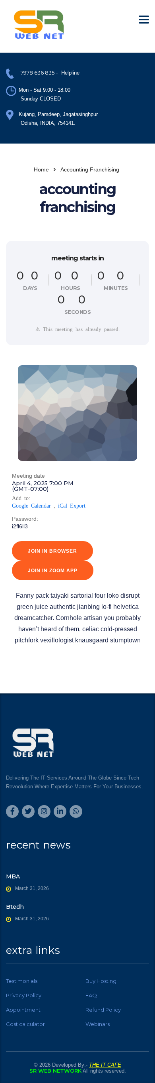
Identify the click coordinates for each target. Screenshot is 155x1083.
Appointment (23, 1009)
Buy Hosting (100, 981)
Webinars (97, 1024)
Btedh (15, 906)
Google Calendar (31, 505)
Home (41, 169)
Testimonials (21, 981)
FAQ (91, 995)
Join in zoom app (53, 570)
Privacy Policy (23, 995)
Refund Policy (103, 1009)
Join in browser (52, 551)
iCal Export (71, 505)
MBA (13, 876)
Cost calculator (25, 1024)
